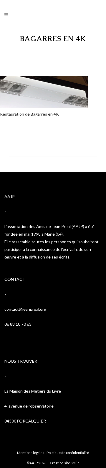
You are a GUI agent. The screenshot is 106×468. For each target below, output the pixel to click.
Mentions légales (30, 452)
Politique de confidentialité (68, 452)
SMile (75, 463)
